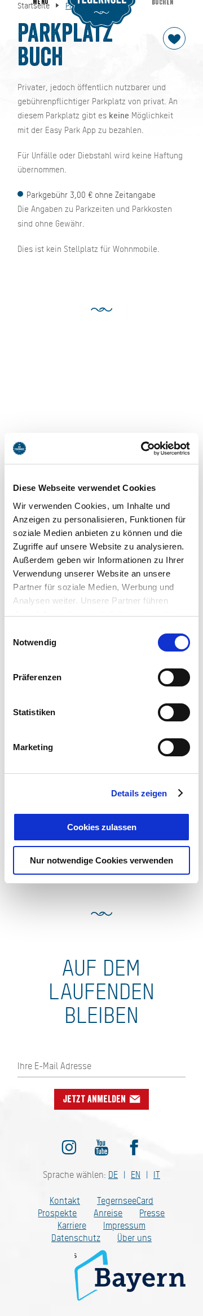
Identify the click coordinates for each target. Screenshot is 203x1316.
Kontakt (65, 1200)
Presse (152, 1213)
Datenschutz (75, 1238)
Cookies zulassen (101, 827)
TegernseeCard (125, 1200)
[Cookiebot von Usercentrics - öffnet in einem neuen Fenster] (143, 448)
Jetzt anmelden (95, 1099)
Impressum (124, 1225)
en (135, 1174)
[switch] (174, 677)
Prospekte (57, 1213)
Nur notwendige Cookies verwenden (101, 860)
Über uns (134, 1238)
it (156, 1174)
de (113, 1174)
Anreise (108, 1213)
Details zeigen (139, 793)
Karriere (72, 1225)
